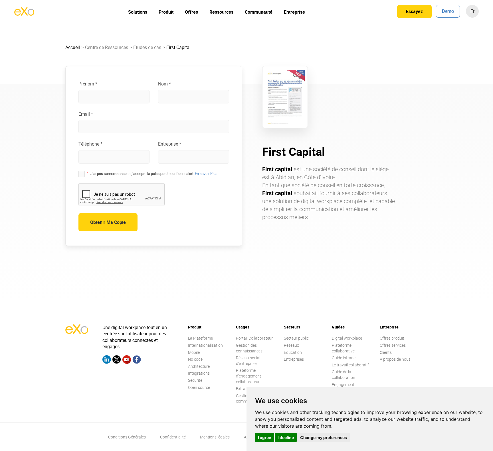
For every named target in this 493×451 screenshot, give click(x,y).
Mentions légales (215, 437)
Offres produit (392, 338)
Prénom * (87, 84)
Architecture (199, 366)
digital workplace (321, 201)
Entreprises (294, 359)
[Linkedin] (106, 360)
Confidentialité (173, 437)
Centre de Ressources (106, 47)
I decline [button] (286, 437)
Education (293, 352)
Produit (166, 12)
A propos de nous (395, 359)
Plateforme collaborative (343, 348)
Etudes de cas (147, 47)
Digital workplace (347, 338)
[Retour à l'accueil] (24, 14)
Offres (191, 12)
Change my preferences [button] (323, 437)
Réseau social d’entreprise (248, 360)
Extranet (243, 388)
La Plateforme (200, 338)
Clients (386, 352)
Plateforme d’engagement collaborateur (248, 376)
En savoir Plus (206, 173)
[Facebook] (136, 360)
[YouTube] (126, 360)
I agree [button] (264, 437)
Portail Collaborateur (254, 338)
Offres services (393, 345)
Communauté (258, 12)
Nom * (164, 84)
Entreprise (294, 12)
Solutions (137, 12)
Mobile (194, 352)
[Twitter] (116, 360)
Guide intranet (344, 357)
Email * (85, 114)
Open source (199, 387)
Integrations (199, 373)
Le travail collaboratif (350, 365)
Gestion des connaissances (249, 348)
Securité (195, 380)
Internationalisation (205, 345)
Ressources (221, 12)
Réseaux (291, 345)
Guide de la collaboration (343, 374)
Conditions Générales (127, 437)
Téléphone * (90, 144)
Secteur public (296, 338)
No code (195, 359)
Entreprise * (169, 144)
